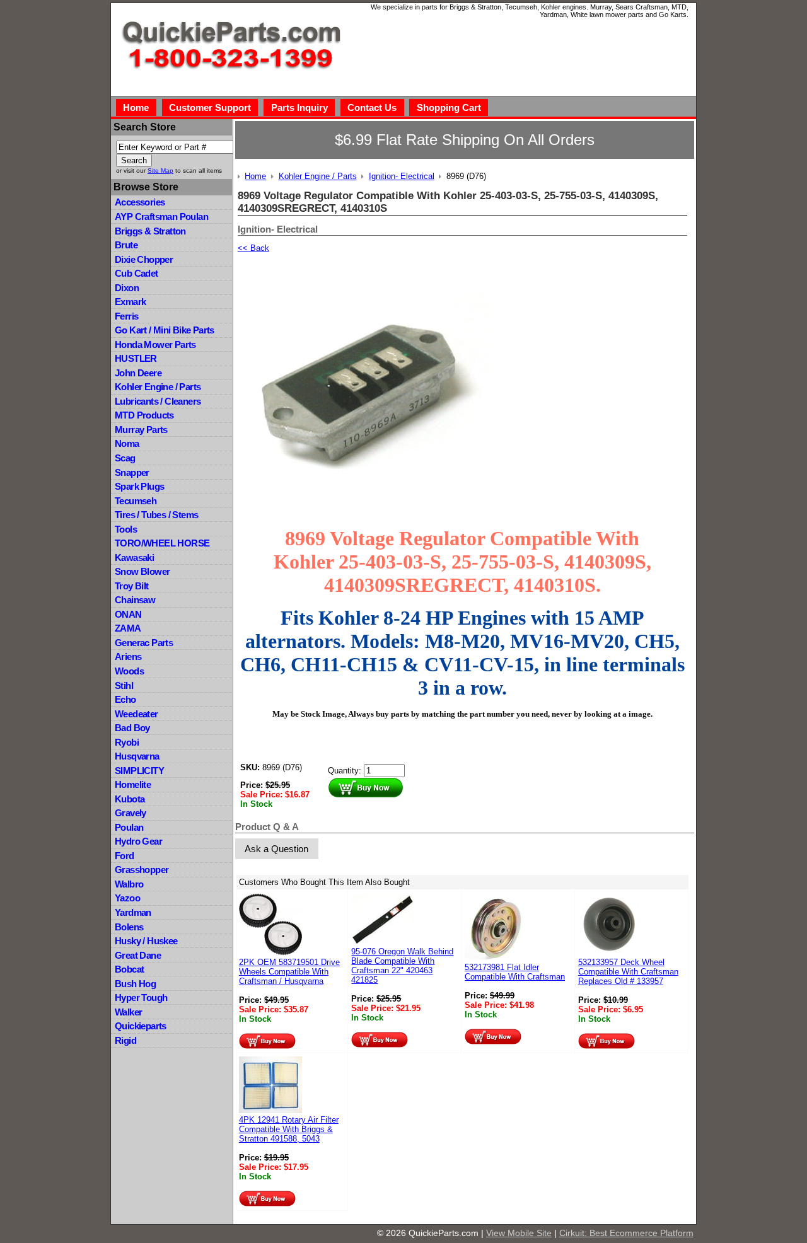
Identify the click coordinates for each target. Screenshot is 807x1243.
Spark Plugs (139, 486)
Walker (128, 1012)
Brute (126, 245)
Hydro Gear (138, 841)
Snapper (132, 472)
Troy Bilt (132, 586)
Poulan (129, 827)
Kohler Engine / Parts (157, 386)
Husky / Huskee (146, 940)
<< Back (253, 248)
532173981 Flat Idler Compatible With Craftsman (515, 972)
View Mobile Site (519, 1233)
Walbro (129, 884)
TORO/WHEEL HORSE (162, 543)
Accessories (140, 202)
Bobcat (129, 969)
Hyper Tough (141, 997)
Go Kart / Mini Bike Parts (164, 330)
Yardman (133, 912)
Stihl (124, 685)
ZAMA (128, 628)
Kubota (129, 799)
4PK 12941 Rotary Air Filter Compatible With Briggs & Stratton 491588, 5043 (289, 1129)
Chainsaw (135, 599)
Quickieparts (140, 1025)
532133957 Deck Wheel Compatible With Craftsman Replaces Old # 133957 (628, 971)
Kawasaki (134, 557)
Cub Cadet (136, 273)
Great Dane (138, 955)
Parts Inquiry (299, 107)
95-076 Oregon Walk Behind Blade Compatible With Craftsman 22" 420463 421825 (402, 966)
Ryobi (127, 742)
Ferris (126, 316)
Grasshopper (141, 869)
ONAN (128, 614)
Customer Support (210, 107)
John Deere (138, 372)
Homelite (133, 784)
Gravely (130, 812)
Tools (126, 529)
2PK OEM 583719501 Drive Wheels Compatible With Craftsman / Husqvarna (289, 971)
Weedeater (136, 713)
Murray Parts (141, 429)
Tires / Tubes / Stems (156, 514)
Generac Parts (144, 642)
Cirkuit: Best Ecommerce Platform (626, 1233)
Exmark (130, 301)
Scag (125, 458)
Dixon (127, 287)
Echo (125, 699)
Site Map (160, 170)
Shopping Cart (449, 107)
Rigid (125, 1040)
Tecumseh (135, 500)
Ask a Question (276, 848)
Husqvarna (137, 756)
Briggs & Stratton (150, 231)
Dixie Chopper (144, 259)
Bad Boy (132, 727)
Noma (127, 443)
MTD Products (144, 415)
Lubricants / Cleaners (157, 401)
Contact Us (372, 107)
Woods (129, 671)
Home (136, 107)
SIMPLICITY (139, 770)
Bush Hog (135, 983)
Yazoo (127, 898)
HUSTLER (136, 358)
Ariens (128, 656)
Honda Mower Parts (155, 344)
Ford (124, 855)
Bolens (129, 927)
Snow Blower (142, 571)
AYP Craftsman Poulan (161, 216)
